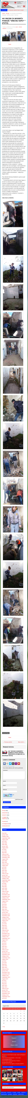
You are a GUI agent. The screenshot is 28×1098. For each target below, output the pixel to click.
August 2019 (5, 901)
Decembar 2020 (6, 877)
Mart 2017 (4, 948)
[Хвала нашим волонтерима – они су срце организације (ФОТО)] (9, 1072)
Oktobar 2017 (5, 936)
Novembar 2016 (6, 954)
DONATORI (4, 812)
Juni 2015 (4, 982)
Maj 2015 (4, 983)
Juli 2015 (4, 980)
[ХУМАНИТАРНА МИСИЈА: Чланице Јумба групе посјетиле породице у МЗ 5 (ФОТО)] (9, 1076)
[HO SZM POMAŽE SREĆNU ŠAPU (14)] (13, 575)
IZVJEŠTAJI (4, 818)
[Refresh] (13, 794)
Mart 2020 (4, 889)
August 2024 (5, 847)
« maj (3, 1026)
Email (4, 785)
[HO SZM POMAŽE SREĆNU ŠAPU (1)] (13, 214)
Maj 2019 (4, 906)
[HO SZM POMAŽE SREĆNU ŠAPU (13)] (13, 547)
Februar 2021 (5, 873)
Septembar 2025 (6, 838)
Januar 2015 (5, 990)
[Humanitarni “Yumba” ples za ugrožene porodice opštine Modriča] (20, 1080)
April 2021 (4, 870)
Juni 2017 (4, 943)
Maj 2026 (4, 833)
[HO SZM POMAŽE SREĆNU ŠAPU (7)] (13, 380)
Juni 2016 (4, 962)
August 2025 (5, 839)
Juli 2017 (4, 941)
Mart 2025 (4, 844)
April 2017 (4, 946)
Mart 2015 (4, 987)
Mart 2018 (4, 928)
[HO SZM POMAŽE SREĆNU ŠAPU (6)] (13, 352)
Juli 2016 (4, 961)
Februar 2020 (5, 891)
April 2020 (4, 888)
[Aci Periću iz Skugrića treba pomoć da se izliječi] (4, 1076)
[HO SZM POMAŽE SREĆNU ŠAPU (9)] (13, 436)
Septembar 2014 (6, 996)
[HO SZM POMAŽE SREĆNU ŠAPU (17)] (13, 658)
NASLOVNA (3, 1092)
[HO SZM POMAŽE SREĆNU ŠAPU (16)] (13, 630)
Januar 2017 (5, 951)
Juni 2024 (4, 851)
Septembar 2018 (6, 919)
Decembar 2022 (6, 855)
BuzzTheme (20, 1095)
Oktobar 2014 (5, 995)
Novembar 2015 (6, 974)
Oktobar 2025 (5, 836)
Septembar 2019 (6, 899)
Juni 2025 (4, 841)
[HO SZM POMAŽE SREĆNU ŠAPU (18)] (13, 686)
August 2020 (5, 881)
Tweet (9, 44)
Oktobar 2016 (5, 956)
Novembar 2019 (6, 896)
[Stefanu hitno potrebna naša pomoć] (15, 1080)
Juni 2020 (4, 885)
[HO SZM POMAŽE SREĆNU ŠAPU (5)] (13, 325)
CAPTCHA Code (19, 799)
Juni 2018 (4, 923)
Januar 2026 (5, 834)
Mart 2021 (4, 872)
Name (4, 781)
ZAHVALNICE (5, 826)
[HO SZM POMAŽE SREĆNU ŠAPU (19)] (13, 713)
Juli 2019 (4, 902)
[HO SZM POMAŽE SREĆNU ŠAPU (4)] (13, 297)
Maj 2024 (4, 852)
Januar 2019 (5, 912)
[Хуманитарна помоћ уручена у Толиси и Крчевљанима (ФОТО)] (15, 1072)
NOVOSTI (4, 28)
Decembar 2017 (6, 933)
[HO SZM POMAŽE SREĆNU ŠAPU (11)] (13, 491)
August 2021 (5, 865)
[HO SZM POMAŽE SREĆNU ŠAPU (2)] (13, 241)
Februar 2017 (5, 949)
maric (17, 27)
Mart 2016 (4, 967)
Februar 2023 (5, 854)
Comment (5, 770)
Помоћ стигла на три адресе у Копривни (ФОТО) (13, 1063)
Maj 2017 (4, 944)
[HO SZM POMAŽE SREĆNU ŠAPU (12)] (13, 519)
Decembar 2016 (6, 953)
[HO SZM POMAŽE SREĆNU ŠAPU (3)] (13, 269)
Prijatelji (4, 821)
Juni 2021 (4, 867)
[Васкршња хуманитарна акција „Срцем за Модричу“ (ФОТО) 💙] (4, 1072)
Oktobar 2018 (5, 917)
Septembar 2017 (6, 938)
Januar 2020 (5, 893)
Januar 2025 (5, 846)
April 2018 (4, 927)
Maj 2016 (4, 964)
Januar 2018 (5, 932)
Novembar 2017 (6, 935)
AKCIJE (20, 27)
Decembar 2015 (6, 972)
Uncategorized (5, 823)
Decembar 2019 (6, 894)
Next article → (21, 742)
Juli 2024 (4, 849)
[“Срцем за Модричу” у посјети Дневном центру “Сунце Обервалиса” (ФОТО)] (20, 1076)
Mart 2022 (4, 862)
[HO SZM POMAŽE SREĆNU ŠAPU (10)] (13, 463)
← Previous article (7, 742)
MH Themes (15, 1095)
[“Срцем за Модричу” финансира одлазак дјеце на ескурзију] (4, 1080)
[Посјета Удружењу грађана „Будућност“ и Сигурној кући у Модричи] (15, 1076)
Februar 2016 (5, 969)
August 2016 (5, 959)
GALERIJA (10, 1094)
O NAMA (4, 817)
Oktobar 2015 (5, 975)
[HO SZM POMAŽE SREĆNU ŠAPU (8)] (13, 408)
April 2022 (4, 860)
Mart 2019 (4, 909)
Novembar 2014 (6, 993)
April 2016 (4, 966)
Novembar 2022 (6, 857)
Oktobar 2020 (5, 878)
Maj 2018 (4, 925)
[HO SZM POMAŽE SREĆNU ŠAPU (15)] (13, 602)
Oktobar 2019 (5, 898)
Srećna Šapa (6, 733)
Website (5, 789)
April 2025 (4, 843)
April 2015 (4, 985)
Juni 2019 (4, 904)
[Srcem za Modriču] (14, 7)
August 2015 (5, 979)
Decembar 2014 (6, 991)
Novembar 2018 (6, 915)
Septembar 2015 (6, 977)
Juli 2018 (4, 922)
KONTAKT (15, 1094)
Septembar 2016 (6, 957)
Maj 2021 (4, 868)
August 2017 (5, 940)
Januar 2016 (5, 970)
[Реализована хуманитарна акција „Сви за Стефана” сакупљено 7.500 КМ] (9, 1080)
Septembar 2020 (6, 880)
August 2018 (5, 920)
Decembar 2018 (6, 914)
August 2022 (5, 859)
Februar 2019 (5, 911)
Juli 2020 (4, 883)
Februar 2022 (5, 864)
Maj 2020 (4, 886)
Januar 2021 (5, 875)
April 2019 (4, 907)
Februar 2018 (5, 930)
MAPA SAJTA (21, 1094)
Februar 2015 (5, 988)
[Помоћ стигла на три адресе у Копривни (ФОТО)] (20, 1072)
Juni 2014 (4, 998)
